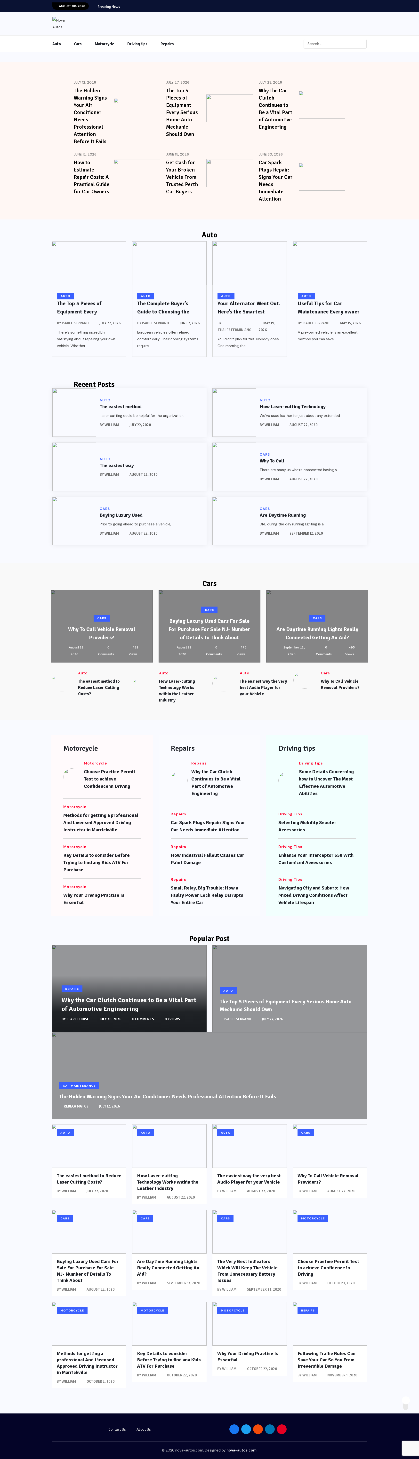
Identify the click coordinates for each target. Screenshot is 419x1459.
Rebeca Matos (76, 1106)
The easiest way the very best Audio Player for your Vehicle (263, 687)
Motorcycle (104, 43)
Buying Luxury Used (121, 515)
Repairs (167, 43)
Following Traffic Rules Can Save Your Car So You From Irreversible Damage (326, 1359)
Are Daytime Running (283, 515)
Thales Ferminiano (234, 330)
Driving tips (137, 43)
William (112, 425)
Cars (78, 43)
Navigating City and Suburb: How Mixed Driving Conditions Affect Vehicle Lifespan (313, 895)
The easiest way (117, 465)
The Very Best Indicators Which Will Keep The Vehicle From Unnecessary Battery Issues (247, 1270)
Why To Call (272, 461)
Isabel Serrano (75, 323)
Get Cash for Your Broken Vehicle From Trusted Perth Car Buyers (182, 177)
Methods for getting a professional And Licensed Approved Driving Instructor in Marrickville (100, 822)
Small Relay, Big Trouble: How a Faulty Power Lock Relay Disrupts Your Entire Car (207, 895)
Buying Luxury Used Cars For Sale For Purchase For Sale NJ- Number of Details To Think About (209, 629)
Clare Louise (77, 1019)
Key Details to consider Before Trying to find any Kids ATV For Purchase (96, 862)
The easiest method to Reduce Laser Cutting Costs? (99, 687)
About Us (144, 1429)
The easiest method (121, 407)
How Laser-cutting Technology (293, 407)
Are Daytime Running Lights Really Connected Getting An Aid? (168, 1267)
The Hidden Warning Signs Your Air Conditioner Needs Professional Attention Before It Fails (167, 1096)
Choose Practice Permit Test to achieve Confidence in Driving (109, 779)
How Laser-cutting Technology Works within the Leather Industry (167, 1182)
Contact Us (117, 1429)
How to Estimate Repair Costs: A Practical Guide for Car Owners (91, 177)
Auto (56, 43)
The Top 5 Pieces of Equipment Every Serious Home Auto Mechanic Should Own (182, 112)
